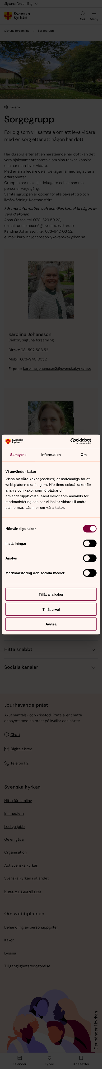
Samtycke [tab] (18, 454)
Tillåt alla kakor (51, 594)
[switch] (90, 543)
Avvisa (51, 624)
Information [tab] (51, 454)
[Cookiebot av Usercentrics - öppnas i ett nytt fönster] (76, 441)
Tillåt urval (51, 609)
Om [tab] (84, 454)
